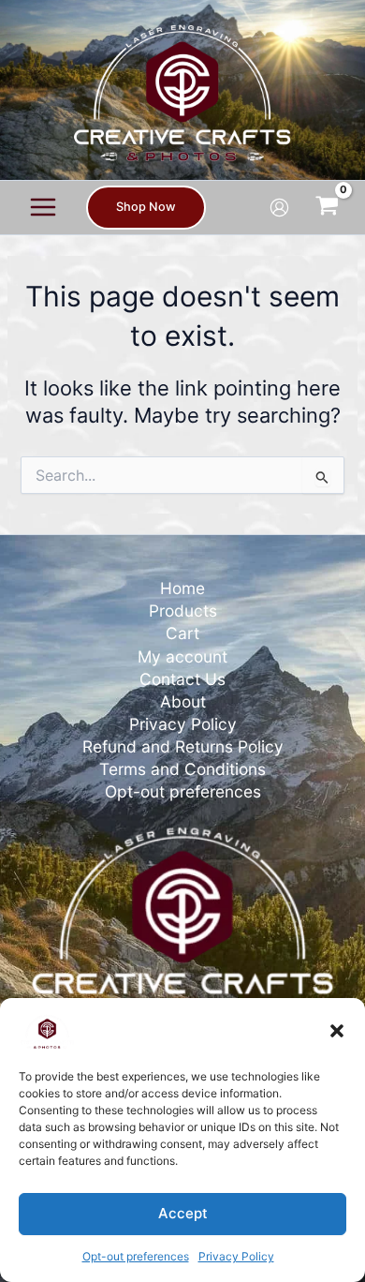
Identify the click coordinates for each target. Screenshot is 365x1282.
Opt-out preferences (135, 1256)
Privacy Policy (236, 1256)
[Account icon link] (279, 207)
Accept (183, 1213)
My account (182, 656)
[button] (337, 1030)
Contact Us (182, 679)
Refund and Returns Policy (183, 746)
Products (183, 610)
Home (182, 588)
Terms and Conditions (182, 769)
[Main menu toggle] (43, 207)
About (183, 701)
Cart (182, 633)
